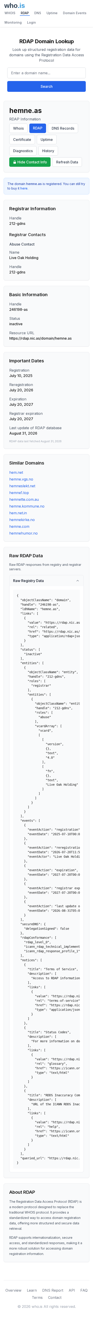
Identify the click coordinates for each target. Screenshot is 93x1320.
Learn (32, 1290)
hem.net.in (18, 513)
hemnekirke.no (22, 519)
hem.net (16, 472)
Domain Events (74, 13)
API (72, 1290)
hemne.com (19, 526)
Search (47, 86)
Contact (54, 1297)
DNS (37, 13)
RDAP (25, 13)
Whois (18, 128)
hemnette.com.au (24, 499)
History (48, 151)
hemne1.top (19, 492)
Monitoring (13, 22)
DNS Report (52, 1290)
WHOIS (10, 13)
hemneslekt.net (22, 486)
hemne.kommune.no (26, 506)
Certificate (22, 139)
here (24, 188)
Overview (13, 1290)
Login (31, 22)
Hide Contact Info (32, 162)
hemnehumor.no (23, 533)
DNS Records (63, 128)
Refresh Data (67, 162)
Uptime (52, 13)
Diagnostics (23, 151)
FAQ (84, 1290)
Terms (37, 1297)
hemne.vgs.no (21, 479)
